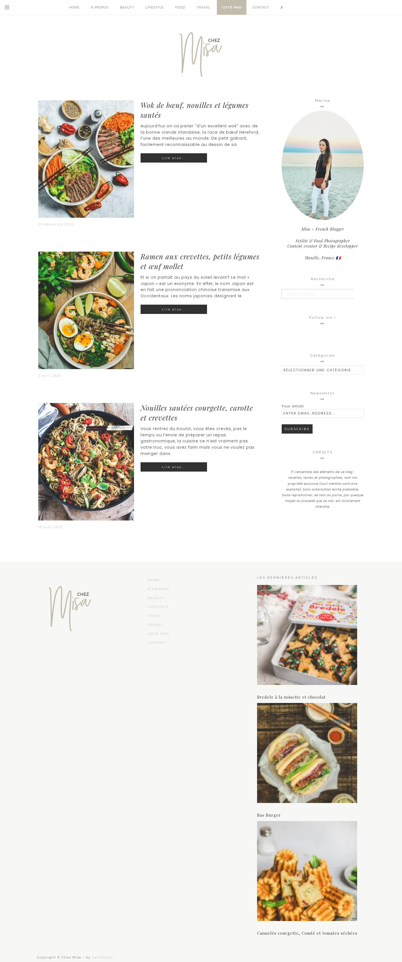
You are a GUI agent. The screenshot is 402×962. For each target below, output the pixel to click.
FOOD (153, 616)
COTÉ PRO (158, 634)
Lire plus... (174, 158)
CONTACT (157, 642)
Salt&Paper (102, 957)
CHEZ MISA (201, 52)
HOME (154, 580)
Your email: (293, 406)
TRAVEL (156, 625)
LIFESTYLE (158, 607)
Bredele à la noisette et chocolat (291, 697)
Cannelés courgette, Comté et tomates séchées (307, 933)
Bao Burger (269, 815)
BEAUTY (156, 598)
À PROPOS (158, 589)
